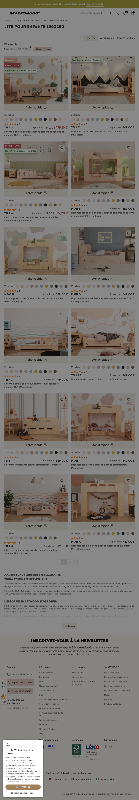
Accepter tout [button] (23, 787)
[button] (23, 793)
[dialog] (23, 768)
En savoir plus (25, 782)
